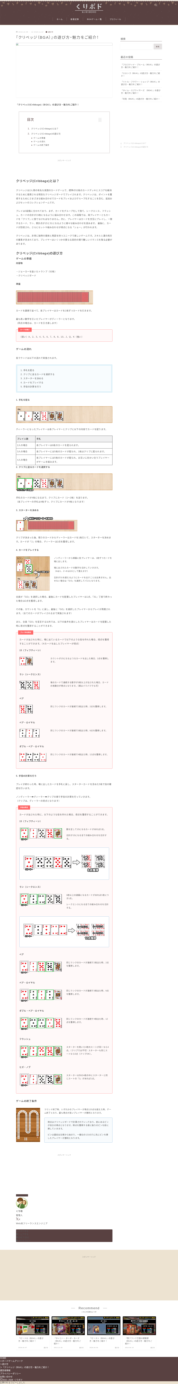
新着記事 (75, 19)
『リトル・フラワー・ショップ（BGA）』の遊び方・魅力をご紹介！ (140, 83)
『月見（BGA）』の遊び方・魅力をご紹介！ (140, 99)
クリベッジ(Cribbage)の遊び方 (46, 134)
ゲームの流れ (39, 142)
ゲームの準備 (39, 138)
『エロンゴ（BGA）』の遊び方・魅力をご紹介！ (140, 74)
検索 (158, 46)
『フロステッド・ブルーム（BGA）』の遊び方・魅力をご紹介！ (140, 66)
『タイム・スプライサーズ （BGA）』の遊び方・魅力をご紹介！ (141, 91)
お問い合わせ (6, 1377)
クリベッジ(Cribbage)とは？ (45, 129)
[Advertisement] (64, 170)
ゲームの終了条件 (41, 145)
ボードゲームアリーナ (12, 1361)
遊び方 (50, 32)
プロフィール (115, 19)
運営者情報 (5, 1370)
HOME (3, 1358)
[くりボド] (89, 7)
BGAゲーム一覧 (94, 19)
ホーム (60, 19)
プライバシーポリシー (10, 1373)
